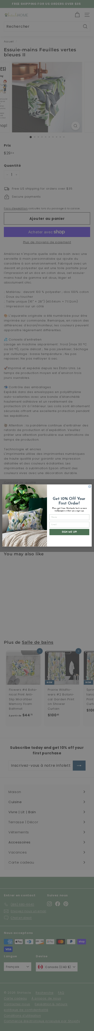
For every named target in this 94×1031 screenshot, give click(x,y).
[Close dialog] (90, 486)
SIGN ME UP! (69, 532)
